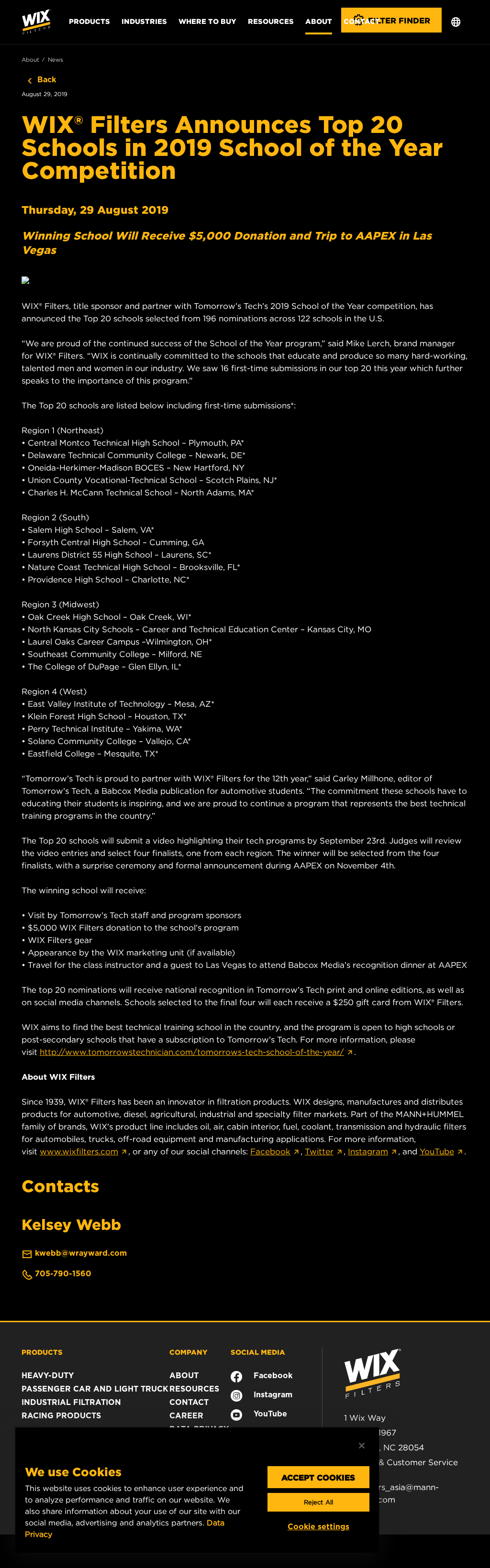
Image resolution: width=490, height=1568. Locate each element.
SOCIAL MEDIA (258, 1352)
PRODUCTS (42, 1352)
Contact (362, 21)
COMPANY (188, 1352)
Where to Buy (207, 21)
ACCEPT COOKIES (318, 1477)
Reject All (318, 1502)
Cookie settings (318, 1526)
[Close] (361, 1445)
